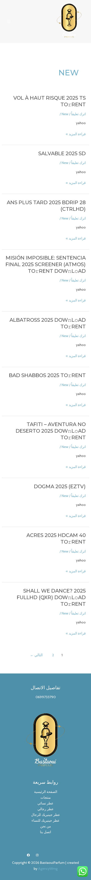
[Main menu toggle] (8, 21)
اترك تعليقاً (78, 114)
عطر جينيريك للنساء (46, 820)
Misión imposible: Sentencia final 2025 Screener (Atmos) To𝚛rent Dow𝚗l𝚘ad (46, 264)
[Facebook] (28, 855)
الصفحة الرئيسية (45, 792)
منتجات (45, 797)
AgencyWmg (48, 868)
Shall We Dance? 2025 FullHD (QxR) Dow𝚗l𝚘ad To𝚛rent (51, 597)
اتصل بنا (45, 832)
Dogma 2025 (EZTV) (60, 486)
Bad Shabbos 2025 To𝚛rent (47, 375)
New (65, 114)
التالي (36, 655)
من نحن (45, 826)
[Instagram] (37, 855)
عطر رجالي (45, 809)
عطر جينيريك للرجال (45, 815)
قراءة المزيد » (76, 134)
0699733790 (46, 697)
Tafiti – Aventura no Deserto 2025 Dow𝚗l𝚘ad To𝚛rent (51, 431)
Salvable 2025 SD (62, 153)
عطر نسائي (45, 803)
